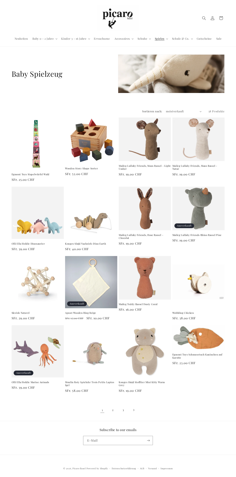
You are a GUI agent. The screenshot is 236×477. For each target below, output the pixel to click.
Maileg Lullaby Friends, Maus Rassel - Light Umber (145, 167)
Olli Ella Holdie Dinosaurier (28, 243)
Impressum (167, 468)
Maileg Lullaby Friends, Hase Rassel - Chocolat (141, 237)
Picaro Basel (79, 468)
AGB (142, 468)
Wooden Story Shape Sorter (81, 168)
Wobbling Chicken (183, 312)
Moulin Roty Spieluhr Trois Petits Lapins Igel (89, 384)
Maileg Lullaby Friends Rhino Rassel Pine (197, 235)
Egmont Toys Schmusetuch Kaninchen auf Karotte (197, 356)
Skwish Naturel (21, 312)
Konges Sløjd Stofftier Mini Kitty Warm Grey (142, 384)
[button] (44, 39)
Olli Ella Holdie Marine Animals (30, 382)
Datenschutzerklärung (124, 468)
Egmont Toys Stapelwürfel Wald (30, 174)
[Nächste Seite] (133, 410)
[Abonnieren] (148, 440)
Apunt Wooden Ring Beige (80, 312)
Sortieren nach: (152, 111)
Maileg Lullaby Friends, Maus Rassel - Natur (194, 167)
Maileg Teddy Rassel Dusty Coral (138, 304)
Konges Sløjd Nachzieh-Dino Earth (85, 243)
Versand (152, 468)
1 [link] (102, 410)
